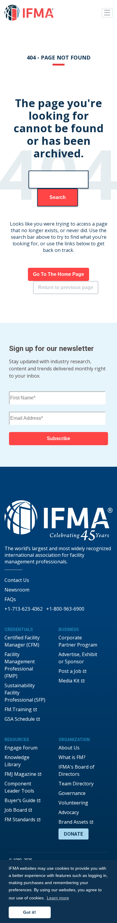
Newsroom (16, 589)
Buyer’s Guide (19, 800)
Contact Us (16, 580)
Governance (72, 793)
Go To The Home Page (58, 274)
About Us (69, 747)
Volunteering (73, 802)
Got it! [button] (29, 912)
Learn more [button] (58, 897)
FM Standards (19, 819)
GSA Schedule (19, 719)
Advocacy (68, 812)
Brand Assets (73, 822)
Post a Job (69, 671)
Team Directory (76, 783)
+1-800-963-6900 (65, 609)
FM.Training (18, 709)
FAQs (10, 599)
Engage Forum (21, 747)
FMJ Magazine (20, 774)
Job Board (15, 810)
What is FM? (72, 757)
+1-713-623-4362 (23, 609)
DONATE (73, 834)
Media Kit (69, 680)
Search (58, 197)
